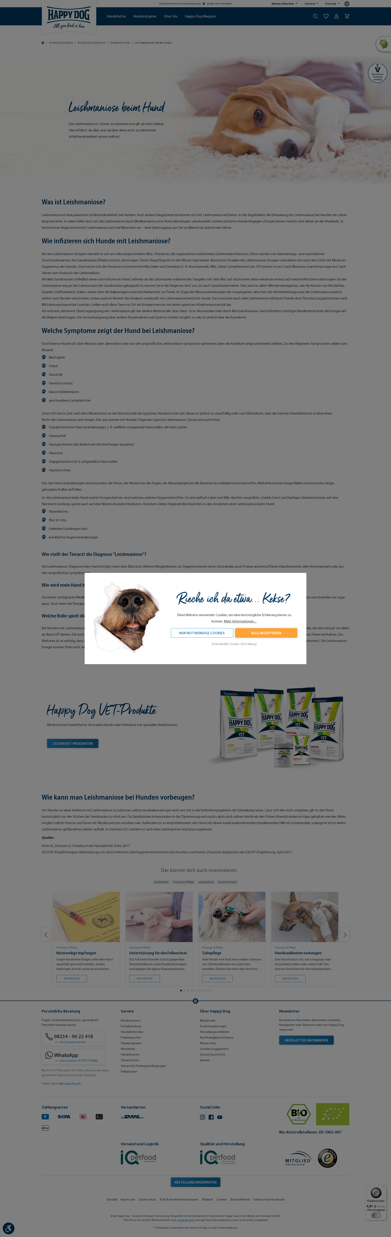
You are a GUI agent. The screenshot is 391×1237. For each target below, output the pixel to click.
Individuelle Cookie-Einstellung (234, 644)
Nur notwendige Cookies (202, 633)
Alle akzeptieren (266, 633)
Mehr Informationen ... (240, 621)
